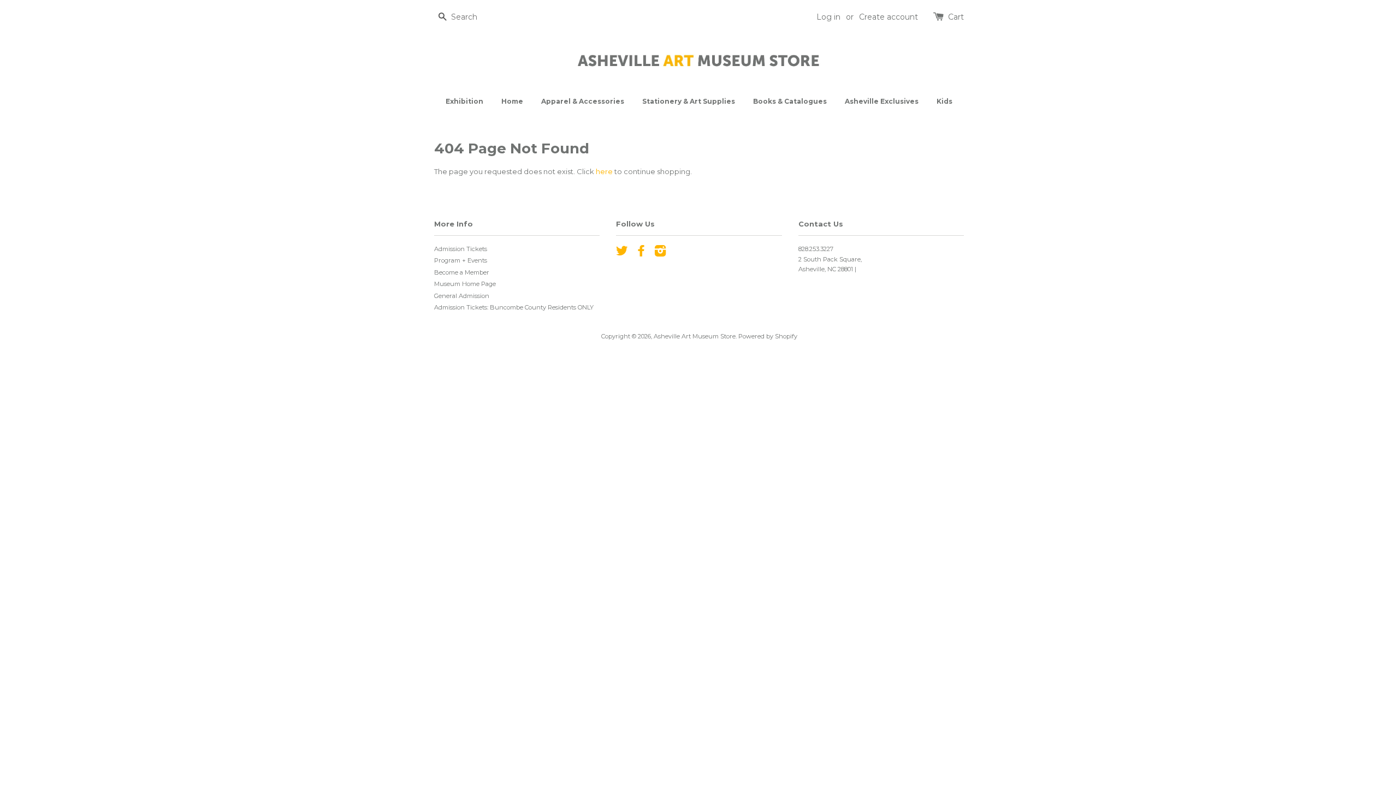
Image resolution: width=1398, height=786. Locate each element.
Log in (828, 17)
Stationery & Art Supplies (688, 101)
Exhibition (464, 101)
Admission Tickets (460, 249)
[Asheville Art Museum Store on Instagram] (660, 253)
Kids (944, 101)
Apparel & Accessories (582, 101)
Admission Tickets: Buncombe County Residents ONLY (514, 307)
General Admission (461, 296)
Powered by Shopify (767, 336)
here (604, 171)
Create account (888, 17)
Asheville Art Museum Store (695, 336)
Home (512, 101)
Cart (956, 17)
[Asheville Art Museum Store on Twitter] (622, 253)
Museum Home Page (465, 284)
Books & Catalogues (790, 101)
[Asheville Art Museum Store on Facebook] (641, 253)
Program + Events (460, 260)
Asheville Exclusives (882, 101)
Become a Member (461, 272)
